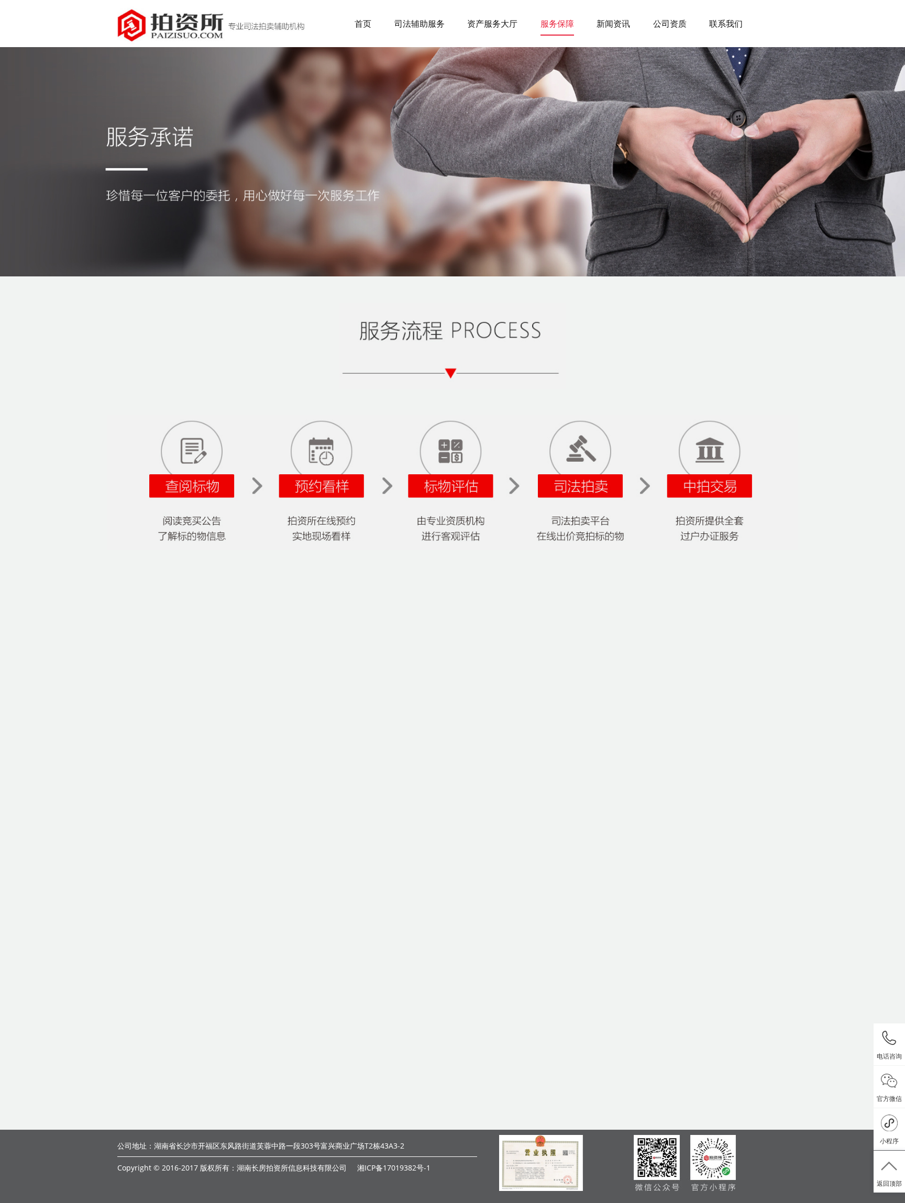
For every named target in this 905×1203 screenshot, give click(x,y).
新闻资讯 (613, 23)
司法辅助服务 (419, 23)
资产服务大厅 (492, 23)
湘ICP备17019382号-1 (394, 1168)
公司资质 (670, 23)
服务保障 (557, 23)
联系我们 (726, 23)
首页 (363, 23)
